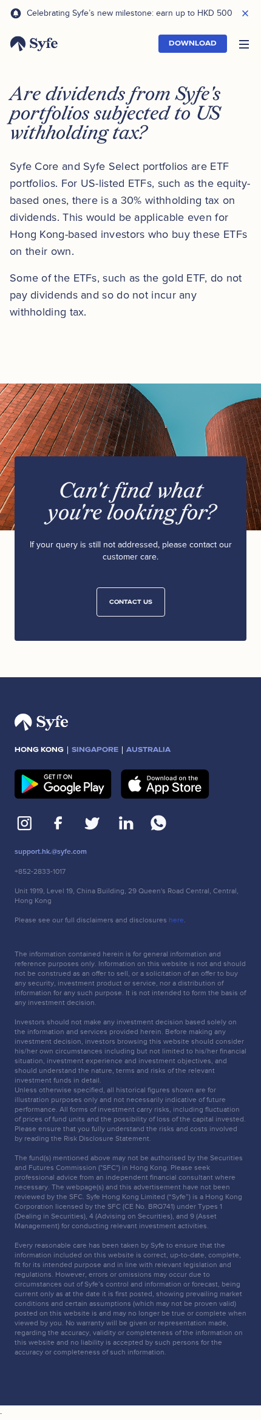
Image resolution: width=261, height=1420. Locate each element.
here (176, 920)
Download (193, 43)
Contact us (130, 602)
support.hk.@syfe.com (51, 851)
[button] (244, 44)
